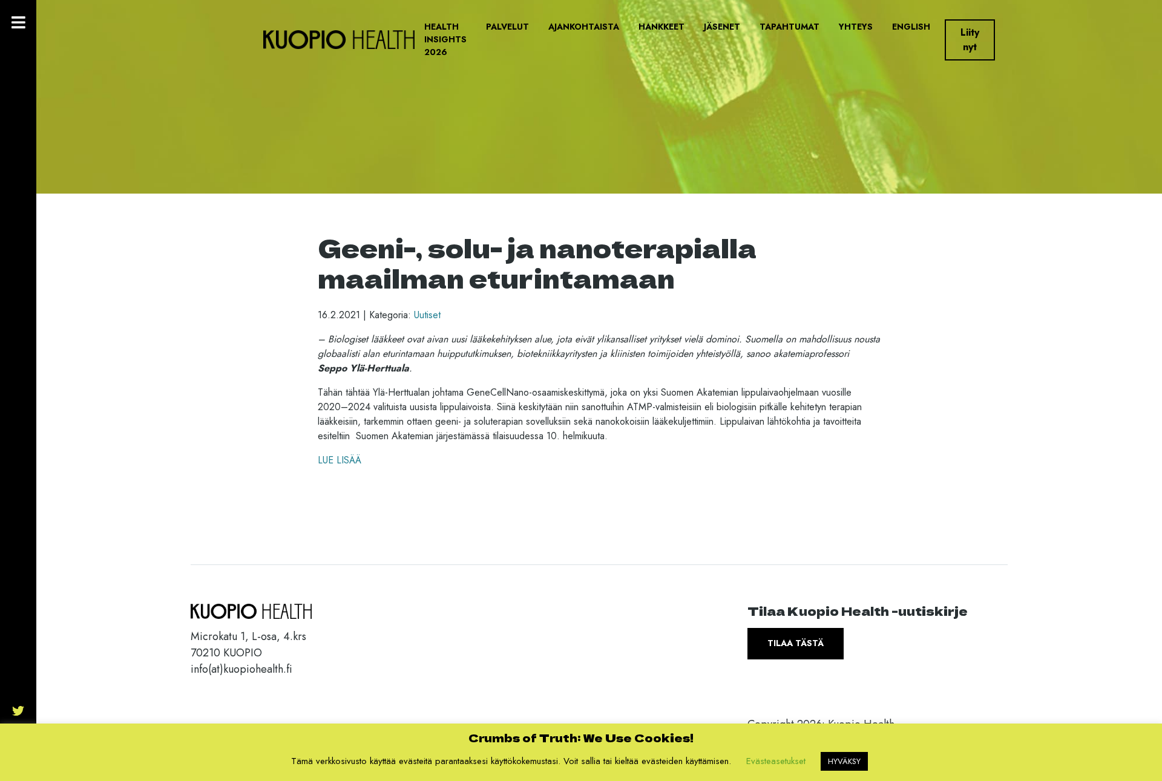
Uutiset (427, 315)
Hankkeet (661, 27)
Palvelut (507, 27)
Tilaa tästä (795, 643)
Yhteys (856, 27)
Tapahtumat (789, 27)
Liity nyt (969, 39)
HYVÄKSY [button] (844, 761)
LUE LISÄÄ (339, 460)
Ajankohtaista (583, 27)
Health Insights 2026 (445, 39)
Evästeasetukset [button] (776, 761)
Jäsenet (722, 27)
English (911, 27)
